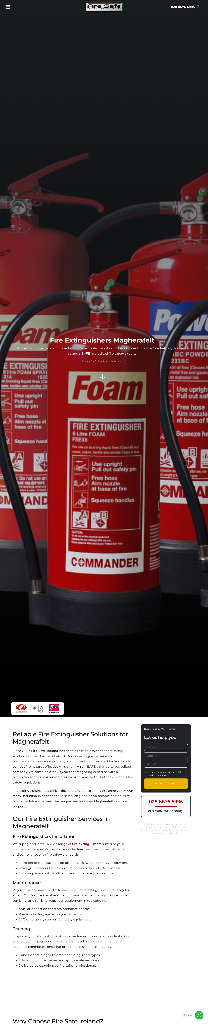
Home (85, 361)
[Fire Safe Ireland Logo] (104, 3)
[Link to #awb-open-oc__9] (8, 6)
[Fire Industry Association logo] (21, 705)
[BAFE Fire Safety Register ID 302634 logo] (53, 705)
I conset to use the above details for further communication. (166, 773)
